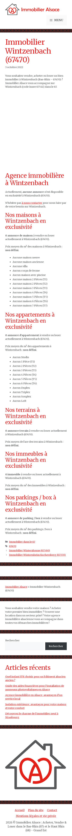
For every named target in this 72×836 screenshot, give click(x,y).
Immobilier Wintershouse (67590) (29, 550)
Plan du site (36, 810)
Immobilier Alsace (16, 586)
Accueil (19, 810)
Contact (52, 810)
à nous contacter (32, 202)
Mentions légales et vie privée (36, 816)
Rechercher (12, 640)
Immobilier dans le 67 (22, 541)
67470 (12, 546)
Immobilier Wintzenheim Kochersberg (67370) (37, 554)
